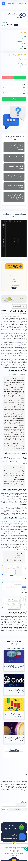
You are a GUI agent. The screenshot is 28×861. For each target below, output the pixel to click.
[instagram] (18, 851)
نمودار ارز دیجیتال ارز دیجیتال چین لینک (14, 215)
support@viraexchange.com (8, 805)
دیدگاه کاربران (14, 750)
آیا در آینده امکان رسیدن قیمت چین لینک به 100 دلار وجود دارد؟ (15, 147)
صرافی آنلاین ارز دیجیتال (9, 361)
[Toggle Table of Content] (23, 306)
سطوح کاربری (11, 855)
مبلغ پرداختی (23, 84)
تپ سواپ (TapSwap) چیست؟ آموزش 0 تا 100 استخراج (14, 739)
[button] (26, 849)
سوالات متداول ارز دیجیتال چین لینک (14, 137)
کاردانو (23, 329)
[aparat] (14, 851)
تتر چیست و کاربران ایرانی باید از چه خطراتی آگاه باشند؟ (14, 667)
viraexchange (5, 809)
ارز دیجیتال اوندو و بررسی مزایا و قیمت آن (14, 691)
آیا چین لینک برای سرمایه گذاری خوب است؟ (16, 157)
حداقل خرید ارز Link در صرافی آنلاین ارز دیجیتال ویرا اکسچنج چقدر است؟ (15, 197)
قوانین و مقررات (19, 853)
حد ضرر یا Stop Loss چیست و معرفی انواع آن (14, 715)
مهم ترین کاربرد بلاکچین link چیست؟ (15, 177)
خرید (20, 78)
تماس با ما (7, 853)
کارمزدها (17, 855)
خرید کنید (14, 99)
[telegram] (10, 851)
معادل (24, 90)
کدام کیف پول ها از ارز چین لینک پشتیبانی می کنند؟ (15, 186)
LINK (20, 342)
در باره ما (13, 853)
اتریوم (19, 329)
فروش (8, 78)
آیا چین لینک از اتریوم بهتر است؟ (16, 167)
